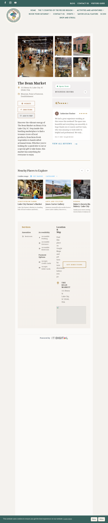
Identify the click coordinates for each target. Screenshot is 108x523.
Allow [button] (102, 519)
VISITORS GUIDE (98, 3)
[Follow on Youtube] (15, 3)
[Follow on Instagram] (10, 3)
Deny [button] (94, 519)
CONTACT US (83, 3)
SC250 (103, 14)
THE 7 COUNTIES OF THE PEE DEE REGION (55, 10)
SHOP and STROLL (68, 18)
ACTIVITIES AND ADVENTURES (89, 10)
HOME (33, 10)
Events (70, 14)
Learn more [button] (67, 519)
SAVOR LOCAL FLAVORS (88, 14)
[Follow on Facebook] (5, 3)
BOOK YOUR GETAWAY (39, 14)
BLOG (72, 3)
